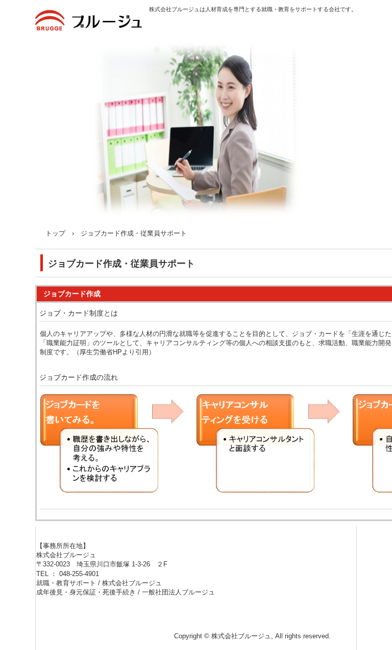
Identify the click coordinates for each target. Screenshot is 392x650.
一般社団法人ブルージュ (178, 592)
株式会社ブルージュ (92, 26)
